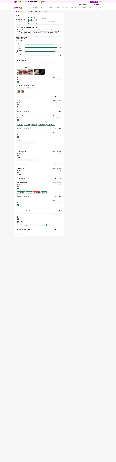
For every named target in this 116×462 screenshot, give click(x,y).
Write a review (51, 21)
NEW (57, 7)
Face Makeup (29, 11)
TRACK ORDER (98, 4)
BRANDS (43, 7)
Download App (94, 1)
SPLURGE (64, 7)
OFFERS (51, 7)
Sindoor (36, 11)
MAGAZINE (73, 7)
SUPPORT (90, 4)
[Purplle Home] (17, 8)
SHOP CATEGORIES (32, 7)
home (16, 11)
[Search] (91, 8)
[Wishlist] (94, 8)
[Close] (101, 2)
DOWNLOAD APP (82, 4)
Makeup (21, 11)
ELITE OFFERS (83, 7)
